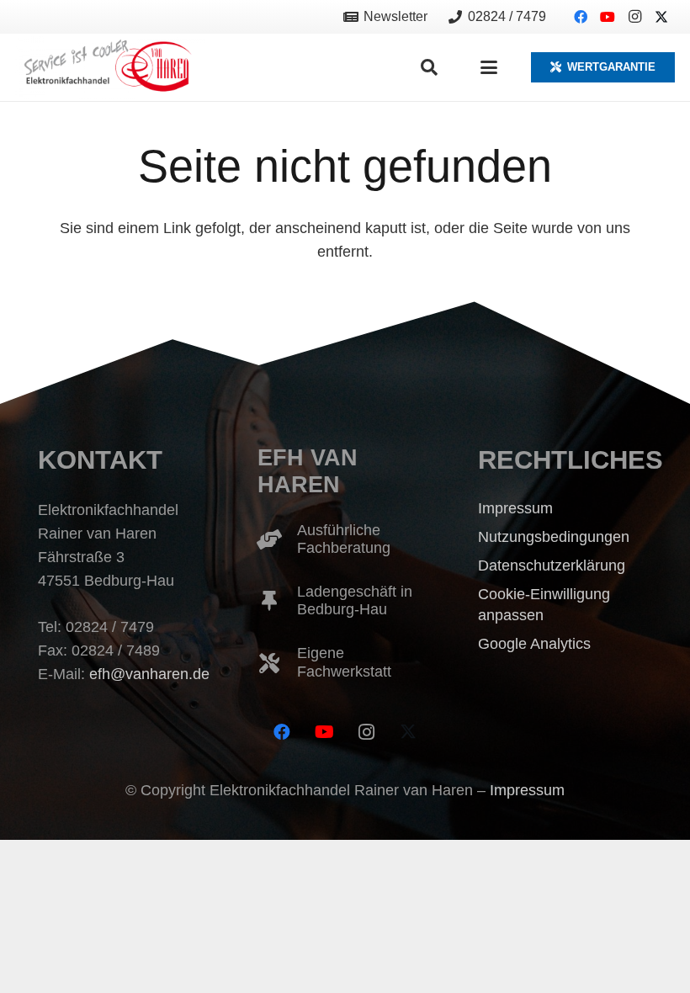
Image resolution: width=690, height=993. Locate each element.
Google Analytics (534, 643)
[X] (661, 16)
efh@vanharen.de (149, 674)
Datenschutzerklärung (551, 565)
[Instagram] (634, 16)
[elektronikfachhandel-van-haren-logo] (110, 67)
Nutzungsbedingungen (553, 536)
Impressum (515, 508)
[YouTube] (607, 16)
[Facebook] (580, 16)
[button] (429, 67)
